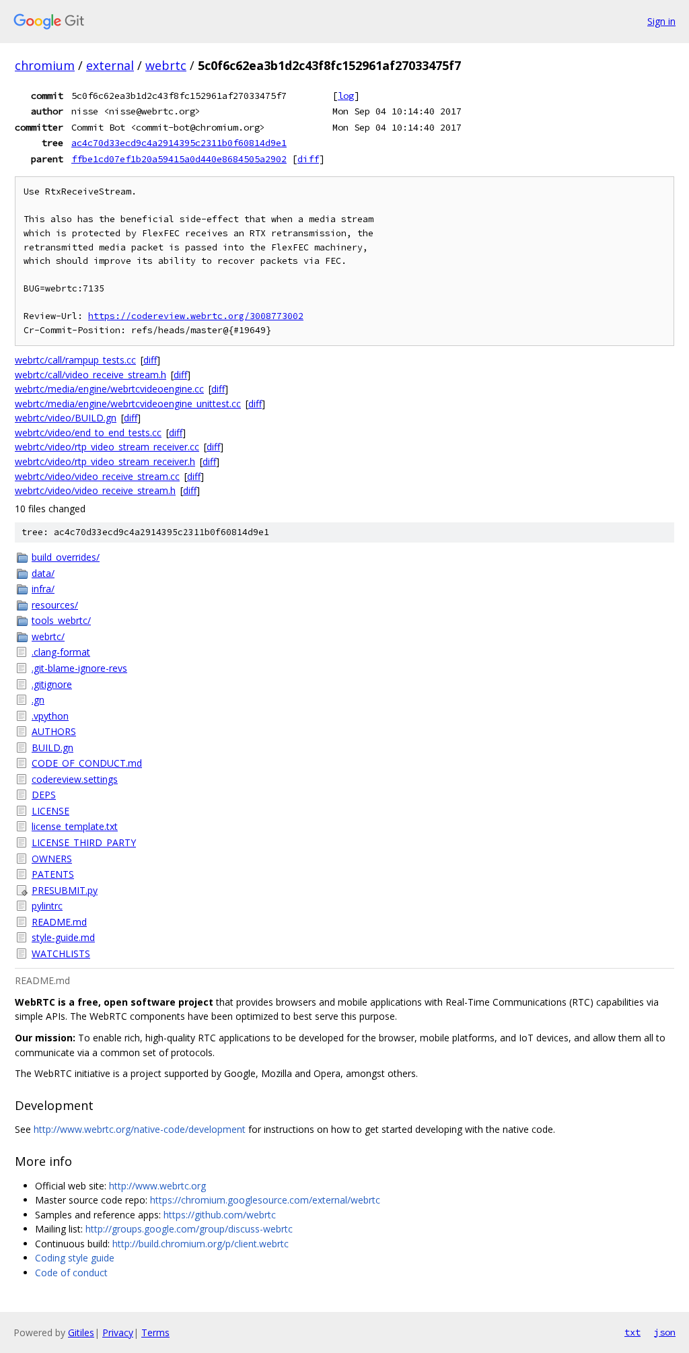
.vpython (50, 715)
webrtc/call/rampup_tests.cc (75, 359)
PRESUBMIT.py (65, 890)
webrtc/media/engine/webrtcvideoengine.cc (109, 388)
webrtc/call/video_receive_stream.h (90, 374)
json (665, 1332)
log (346, 96)
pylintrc (47, 905)
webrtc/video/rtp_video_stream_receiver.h (105, 461)
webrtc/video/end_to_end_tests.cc (88, 432)
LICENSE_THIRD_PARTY (84, 842)
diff (308, 159)
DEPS (44, 794)
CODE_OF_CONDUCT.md (87, 763)
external (110, 65)
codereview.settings (75, 779)
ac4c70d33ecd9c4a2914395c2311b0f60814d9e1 (179, 143)
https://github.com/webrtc (220, 1214)
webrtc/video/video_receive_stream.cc (97, 476)
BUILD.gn (52, 747)
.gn (38, 699)
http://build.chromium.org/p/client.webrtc (200, 1243)
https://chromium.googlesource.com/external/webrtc (265, 1199)
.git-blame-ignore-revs (79, 668)
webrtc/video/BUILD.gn (65, 417)
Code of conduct (71, 1272)
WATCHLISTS (61, 953)
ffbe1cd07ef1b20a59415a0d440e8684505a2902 (179, 159)
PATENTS (53, 874)
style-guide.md (63, 937)
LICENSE (50, 810)
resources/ (55, 604)
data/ (43, 573)
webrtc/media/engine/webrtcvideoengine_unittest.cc (128, 403)
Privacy (117, 1332)
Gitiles (81, 1332)
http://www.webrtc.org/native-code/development (140, 1129)
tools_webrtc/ (61, 620)
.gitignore (52, 684)
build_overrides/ (66, 557)
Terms (155, 1332)
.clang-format (61, 652)
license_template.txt (75, 826)
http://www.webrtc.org (157, 1185)
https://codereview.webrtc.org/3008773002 (195, 316)
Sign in (661, 21)
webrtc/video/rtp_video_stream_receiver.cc (107, 446)
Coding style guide (74, 1257)
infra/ (43, 588)
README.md (59, 921)
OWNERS (52, 858)
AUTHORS (54, 731)
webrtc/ (48, 636)
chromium (45, 65)
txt (632, 1332)
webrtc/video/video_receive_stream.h (95, 490)
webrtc (165, 65)
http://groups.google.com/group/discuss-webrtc (189, 1228)
